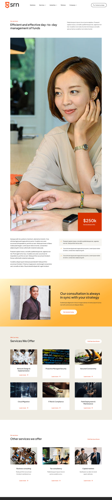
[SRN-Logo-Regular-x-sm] (12, 2)
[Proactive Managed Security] (56, 363)
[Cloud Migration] (23, 396)
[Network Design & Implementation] (23, 363)
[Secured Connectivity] (88, 363)
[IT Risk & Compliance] (56, 396)
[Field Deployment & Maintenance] (88, 396)
